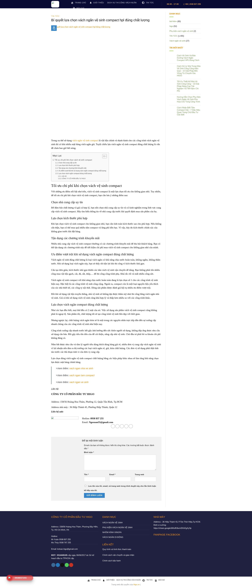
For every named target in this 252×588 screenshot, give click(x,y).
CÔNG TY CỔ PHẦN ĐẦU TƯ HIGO (74, 178)
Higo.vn (136, 585)
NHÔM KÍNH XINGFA (112, 532)
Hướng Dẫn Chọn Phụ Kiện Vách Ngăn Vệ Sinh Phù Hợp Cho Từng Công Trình (189, 99)
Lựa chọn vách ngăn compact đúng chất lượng (75, 173)
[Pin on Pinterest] (126, 426)
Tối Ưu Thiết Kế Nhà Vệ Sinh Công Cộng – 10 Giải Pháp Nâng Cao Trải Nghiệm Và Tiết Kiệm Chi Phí (188, 86)
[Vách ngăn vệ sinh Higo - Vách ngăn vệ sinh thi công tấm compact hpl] (59, 4)
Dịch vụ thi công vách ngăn (121, 3)
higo (171, 26)
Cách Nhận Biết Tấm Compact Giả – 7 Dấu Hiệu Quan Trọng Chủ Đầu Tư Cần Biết (188, 111)
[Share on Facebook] (113, 426)
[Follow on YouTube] (71, 565)
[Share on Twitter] (117, 426)
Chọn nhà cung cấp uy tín (67, 163)
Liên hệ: (64, 176)
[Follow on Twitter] (58, 565)
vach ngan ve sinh (78, 382)
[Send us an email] (62, 565)
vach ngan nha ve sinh (81, 368)
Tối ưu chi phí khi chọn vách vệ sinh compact (73, 160)
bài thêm (173, 21)
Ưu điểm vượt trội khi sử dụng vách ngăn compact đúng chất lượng (82, 171)
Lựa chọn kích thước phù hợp (68, 165)
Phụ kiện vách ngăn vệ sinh (181, 31)
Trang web (139, 475)
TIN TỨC (55, 16)
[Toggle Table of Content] (103, 156)
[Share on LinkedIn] (131, 426)
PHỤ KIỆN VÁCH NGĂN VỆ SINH (117, 527)
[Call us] (67, 565)
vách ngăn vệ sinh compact (85, 140)
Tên (86, 475)
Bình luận (89, 452)
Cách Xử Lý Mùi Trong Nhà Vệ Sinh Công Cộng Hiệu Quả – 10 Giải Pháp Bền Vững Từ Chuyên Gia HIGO (188, 71)
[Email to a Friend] (122, 426)
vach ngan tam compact (81, 375)
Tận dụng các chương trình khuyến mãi (72, 168)
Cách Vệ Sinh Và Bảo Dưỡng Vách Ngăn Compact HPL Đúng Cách (188, 57)
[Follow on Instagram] (53, 565)
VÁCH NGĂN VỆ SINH (112, 522)
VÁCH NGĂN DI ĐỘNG (112, 537)
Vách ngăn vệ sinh (177, 41)
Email (112, 475)
